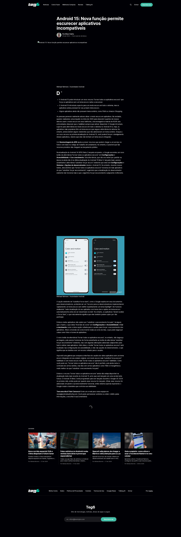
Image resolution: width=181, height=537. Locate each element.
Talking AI (89, 5)
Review (80, 5)
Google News (111, 491)
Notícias (46, 5)
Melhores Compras (69, 5)
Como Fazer (55, 5)
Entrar (136, 5)
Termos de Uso (99, 491)
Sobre (62, 491)
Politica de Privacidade (75, 491)
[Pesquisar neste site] (130, 4)
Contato (88, 491)
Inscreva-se (146, 5)
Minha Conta (53, 491)
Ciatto (150, 491)
